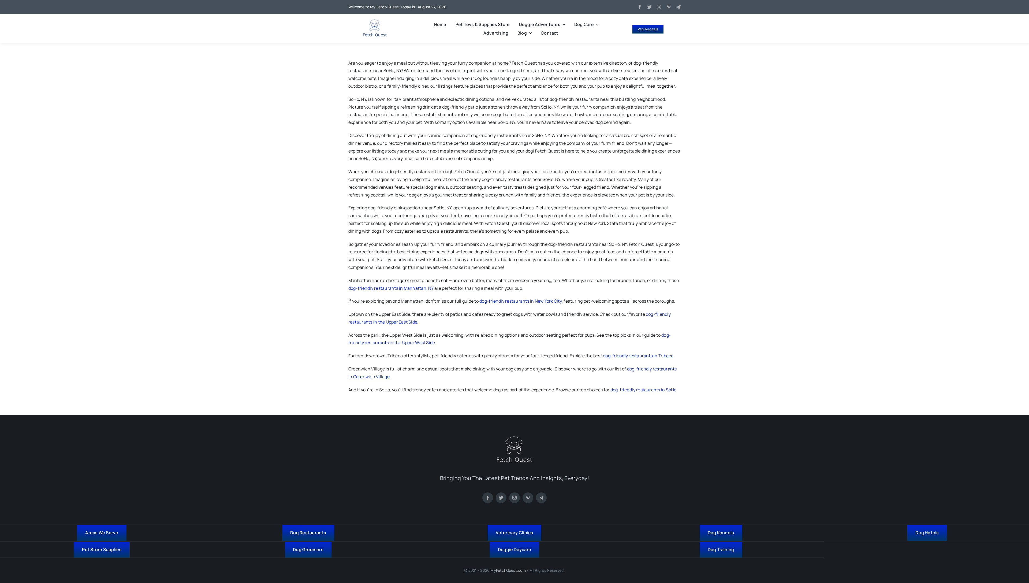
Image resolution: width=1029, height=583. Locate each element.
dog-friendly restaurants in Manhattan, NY (391, 288)
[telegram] (678, 7)
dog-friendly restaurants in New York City (520, 301)
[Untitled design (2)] (374, 21)
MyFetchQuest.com (507, 570)
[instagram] (659, 7)
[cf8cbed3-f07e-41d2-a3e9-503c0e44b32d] (514, 438)
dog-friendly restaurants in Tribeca (638, 356)
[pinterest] (669, 7)
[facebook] (639, 7)
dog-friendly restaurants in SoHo (643, 390)
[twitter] (649, 7)
